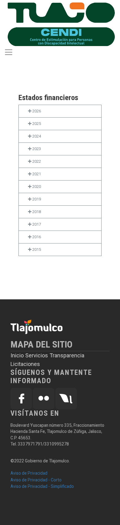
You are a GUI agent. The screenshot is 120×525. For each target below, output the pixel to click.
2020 (36, 186)
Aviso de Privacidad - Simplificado (42, 486)
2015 (36, 249)
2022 (36, 161)
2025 (36, 123)
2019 (36, 199)
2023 (36, 148)
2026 (36, 111)
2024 (36, 136)
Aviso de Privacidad (28, 473)
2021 (36, 174)
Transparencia (67, 355)
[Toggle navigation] (8, 52)
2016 (36, 237)
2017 (36, 224)
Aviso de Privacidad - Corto (36, 479)
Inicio (17, 355)
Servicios (36, 355)
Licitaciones (25, 364)
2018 (36, 211)
